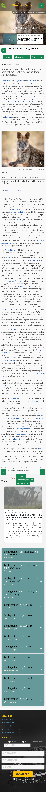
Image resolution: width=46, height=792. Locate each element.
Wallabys (31, 81)
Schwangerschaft (17, 101)
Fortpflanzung (28, 83)
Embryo (19, 220)
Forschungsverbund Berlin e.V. (35, 468)
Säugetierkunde (37, 57)
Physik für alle (10, 726)
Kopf (22, 366)
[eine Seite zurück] (3, 472)
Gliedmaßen (30, 366)
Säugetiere (14, 418)
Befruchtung (10, 250)
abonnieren (23, 774)
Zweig (24, 426)
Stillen (31, 101)
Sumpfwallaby (20, 434)
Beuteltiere (5, 81)
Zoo (2, 109)
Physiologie (7, 57)
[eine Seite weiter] (42, 472)
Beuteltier (18, 439)
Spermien (31, 342)
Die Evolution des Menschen (15, 729)
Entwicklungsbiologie (22, 57)
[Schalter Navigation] (41, 5)
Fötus (21, 222)
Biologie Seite (22, 5)
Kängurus (18, 81)
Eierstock (12, 355)
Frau (27, 741)
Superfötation (8, 309)
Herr (13, 741)
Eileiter (8, 258)
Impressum (8, 720)
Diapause (35, 227)
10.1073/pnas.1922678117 (14, 191)
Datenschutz (9, 723)
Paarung (8, 117)
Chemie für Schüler (12, 733)
